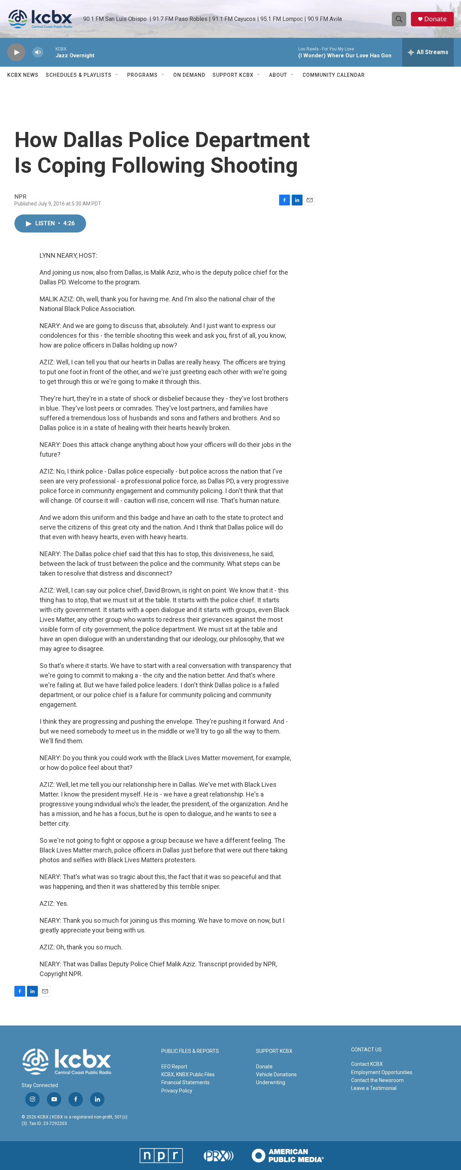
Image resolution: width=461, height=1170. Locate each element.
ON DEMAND (189, 75)
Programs (142, 75)
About (278, 75)
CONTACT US (366, 1049)
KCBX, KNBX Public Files (188, 1074)
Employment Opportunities (381, 1072)
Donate (435, 19)
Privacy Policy (176, 1091)
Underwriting (270, 1082)
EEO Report (174, 1066)
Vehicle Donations (276, 1074)
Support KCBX (233, 75)
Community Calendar (334, 75)
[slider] (49, 52)
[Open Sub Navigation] (117, 75)
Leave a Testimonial (374, 1088)
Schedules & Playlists (79, 75)
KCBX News (23, 75)
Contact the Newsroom (377, 1080)
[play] (16, 52)
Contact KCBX (367, 1064)
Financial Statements (185, 1082)
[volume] (38, 52)
